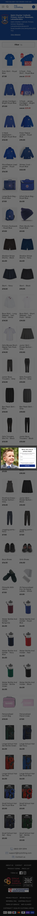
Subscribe (27, 465)
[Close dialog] (35, 449)
